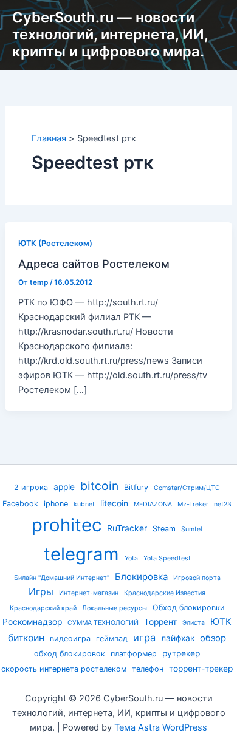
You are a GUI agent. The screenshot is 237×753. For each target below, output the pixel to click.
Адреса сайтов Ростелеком (94, 263)
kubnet (84, 504)
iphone (56, 503)
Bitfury (136, 487)
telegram (81, 554)
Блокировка (141, 576)
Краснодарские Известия (164, 593)
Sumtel (191, 529)
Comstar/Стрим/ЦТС (187, 488)
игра (144, 638)
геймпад (112, 638)
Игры (41, 592)
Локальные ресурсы (114, 608)
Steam (164, 528)
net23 (223, 504)
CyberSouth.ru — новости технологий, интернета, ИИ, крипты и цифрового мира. (110, 35)
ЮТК (221, 621)
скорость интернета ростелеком (63, 668)
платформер (134, 653)
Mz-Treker (192, 504)
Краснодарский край (43, 608)
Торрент (160, 622)
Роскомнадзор (32, 622)
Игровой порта (197, 578)
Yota (131, 558)
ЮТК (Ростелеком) (55, 243)
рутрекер (181, 653)
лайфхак (177, 638)
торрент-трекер (201, 668)
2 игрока (31, 487)
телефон (147, 668)
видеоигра (70, 638)
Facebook (20, 503)
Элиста (193, 623)
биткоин (26, 638)
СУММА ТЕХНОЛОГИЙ (103, 623)
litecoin (114, 503)
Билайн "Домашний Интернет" (61, 578)
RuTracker (127, 528)
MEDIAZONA (153, 504)
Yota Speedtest (167, 558)
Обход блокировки (189, 607)
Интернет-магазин (88, 593)
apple (64, 487)
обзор (213, 638)
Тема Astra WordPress (160, 727)
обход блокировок (69, 653)
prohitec (66, 525)
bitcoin (99, 486)
